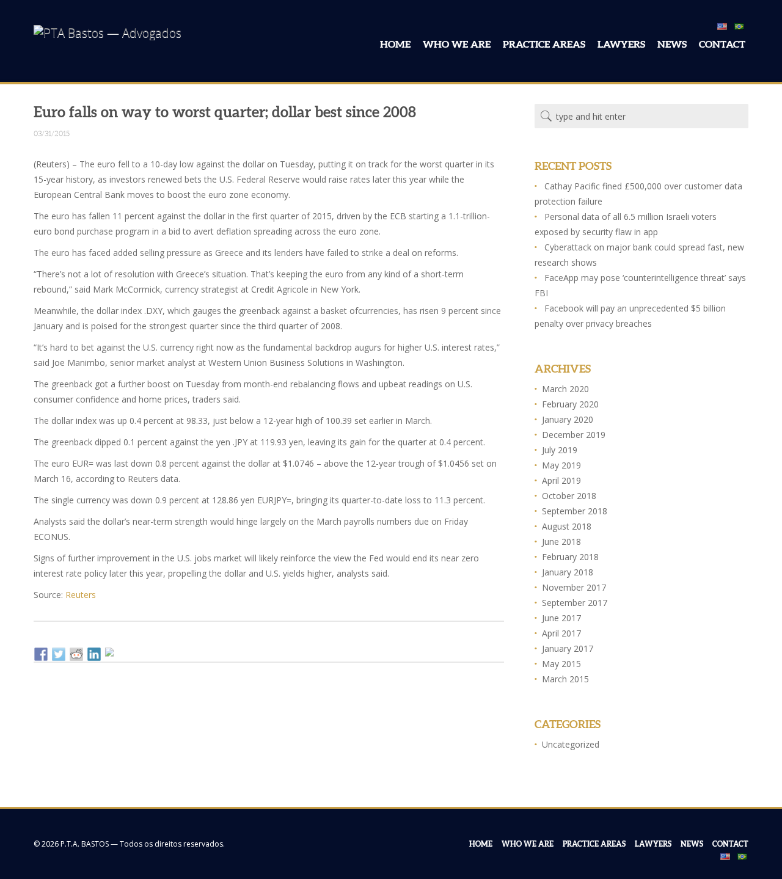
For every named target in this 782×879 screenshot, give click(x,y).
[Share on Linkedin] (94, 654)
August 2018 (566, 526)
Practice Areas (544, 43)
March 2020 (565, 389)
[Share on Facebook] (41, 654)
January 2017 (567, 648)
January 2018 (567, 572)
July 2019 (559, 450)
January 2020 (567, 419)
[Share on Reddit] (76, 654)
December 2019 (573, 434)
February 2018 (570, 557)
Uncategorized (570, 744)
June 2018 (561, 541)
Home (395, 43)
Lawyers (621, 43)
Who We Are (457, 43)
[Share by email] (111, 654)
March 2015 (565, 679)
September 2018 (574, 511)
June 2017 (561, 618)
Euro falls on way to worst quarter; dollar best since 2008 (225, 111)
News (672, 43)
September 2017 (574, 602)
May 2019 (561, 465)
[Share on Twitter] (58, 654)
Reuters (80, 594)
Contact (722, 43)
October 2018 (569, 496)
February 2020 (570, 404)
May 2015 (561, 663)
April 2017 (561, 633)
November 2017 (574, 587)
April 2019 (561, 480)
